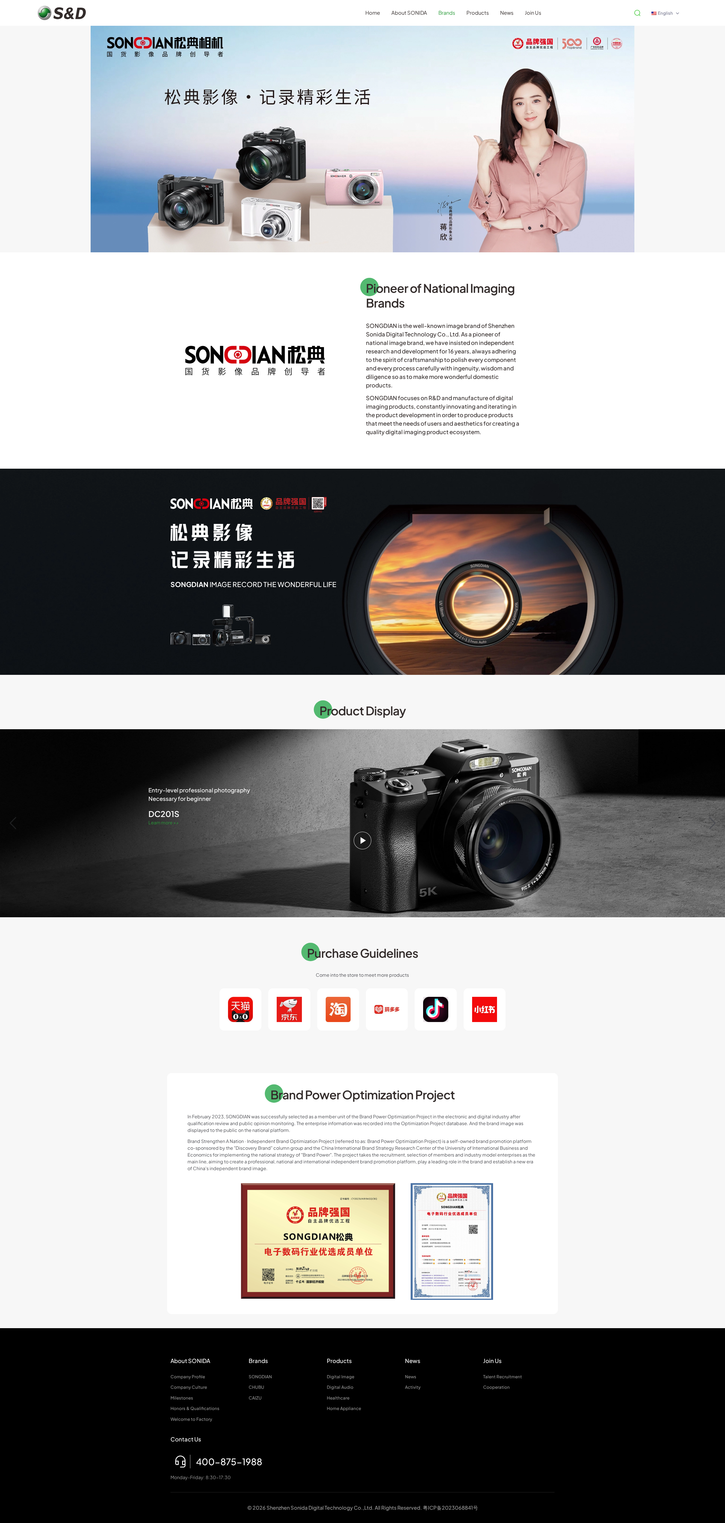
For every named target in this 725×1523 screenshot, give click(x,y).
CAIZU (255, 1397)
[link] (318, 1241)
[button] (712, 823)
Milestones (181, 1397)
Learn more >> (163, 823)
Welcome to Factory (191, 1419)
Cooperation (496, 1387)
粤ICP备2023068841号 (450, 1507)
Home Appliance (344, 1408)
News (410, 1376)
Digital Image (340, 1376)
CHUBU (256, 1387)
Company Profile (187, 1376)
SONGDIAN (260, 1376)
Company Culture (188, 1387)
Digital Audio (340, 1387)
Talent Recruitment (502, 1376)
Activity (413, 1387)
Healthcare (338, 1397)
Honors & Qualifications (194, 1408)
